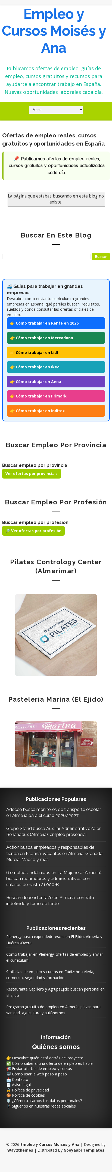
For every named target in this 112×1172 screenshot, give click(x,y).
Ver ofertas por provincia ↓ (31, 473)
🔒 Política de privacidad (27, 1090)
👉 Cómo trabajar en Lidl (34, 352)
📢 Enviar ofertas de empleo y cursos (39, 1068)
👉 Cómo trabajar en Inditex (37, 410)
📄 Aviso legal (18, 1084)
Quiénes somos (56, 1047)
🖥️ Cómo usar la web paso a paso (36, 1074)
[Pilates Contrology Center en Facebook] (56, 634)
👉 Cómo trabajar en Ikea (35, 366)
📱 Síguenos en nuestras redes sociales (41, 1106)
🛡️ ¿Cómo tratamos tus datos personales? (44, 1100)
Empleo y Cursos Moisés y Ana (54, 30)
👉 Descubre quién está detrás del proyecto (44, 1057)
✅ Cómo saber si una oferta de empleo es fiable (49, 1063)
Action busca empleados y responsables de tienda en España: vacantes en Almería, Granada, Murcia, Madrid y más (54, 853)
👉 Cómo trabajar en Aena (35, 381)
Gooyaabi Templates (84, 1150)
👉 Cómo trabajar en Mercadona (41, 337)
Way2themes (20, 1150)
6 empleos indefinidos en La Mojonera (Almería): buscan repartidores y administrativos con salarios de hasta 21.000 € (54, 878)
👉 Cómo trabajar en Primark (38, 396)
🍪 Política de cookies (25, 1095)
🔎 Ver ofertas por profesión (33, 530)
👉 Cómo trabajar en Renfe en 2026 (44, 323)
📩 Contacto (17, 1079)
